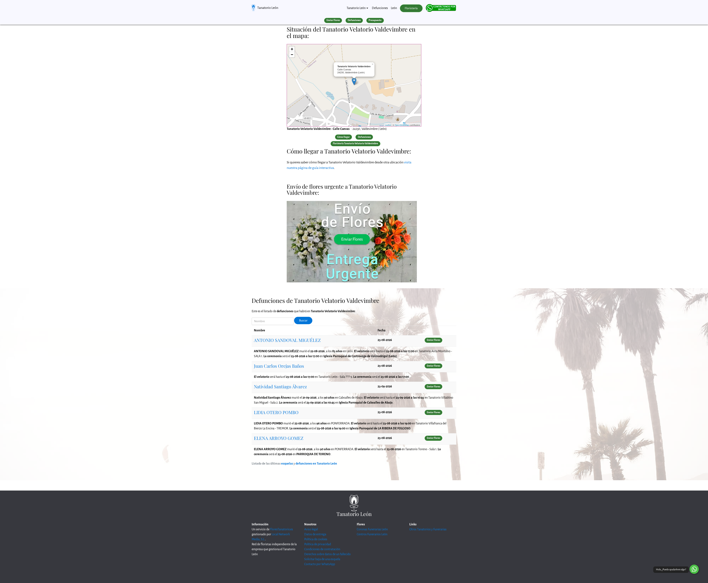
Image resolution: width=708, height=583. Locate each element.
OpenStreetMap (402, 124)
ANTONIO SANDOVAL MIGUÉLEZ (287, 340)
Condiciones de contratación (322, 549)
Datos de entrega (315, 534)
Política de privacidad (317, 544)
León (394, 8)
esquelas (287, 463)
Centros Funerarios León (372, 534)
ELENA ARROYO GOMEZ (278, 438)
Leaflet (388, 124)
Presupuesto (375, 20)
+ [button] (292, 49)
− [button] (292, 54)
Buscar (303, 320)
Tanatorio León (267, 8)
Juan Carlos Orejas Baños (279, 366)
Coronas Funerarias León (372, 529)
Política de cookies (315, 539)
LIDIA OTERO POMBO (276, 412)
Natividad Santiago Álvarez (280, 386)
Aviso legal (311, 529)
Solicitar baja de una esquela (322, 559)
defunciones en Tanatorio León (316, 463)
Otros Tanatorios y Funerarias (428, 529)
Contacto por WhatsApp (319, 564)
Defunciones (380, 8)
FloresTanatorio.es (281, 529)
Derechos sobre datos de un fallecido (327, 554)
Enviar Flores (333, 20)
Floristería (411, 8)
